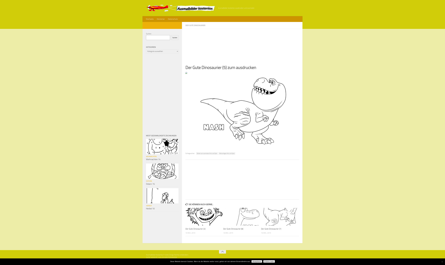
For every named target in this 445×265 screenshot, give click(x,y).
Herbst (149, 206)
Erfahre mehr (269, 261)
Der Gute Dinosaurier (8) (233, 229)
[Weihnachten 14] (162, 146)
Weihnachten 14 (153, 159)
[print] (186, 73)
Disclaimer (161, 19)
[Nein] (442, 262)
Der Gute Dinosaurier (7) (271, 229)
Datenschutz (173, 19)
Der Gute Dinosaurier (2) (195, 229)
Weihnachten (151, 157)
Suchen (148, 34)
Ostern (149, 181)
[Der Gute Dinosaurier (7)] (280, 217)
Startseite (150, 19)
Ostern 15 (150, 184)
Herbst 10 (150, 208)
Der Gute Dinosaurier (195, 25)
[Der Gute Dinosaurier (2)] (204, 217)
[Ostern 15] (162, 171)
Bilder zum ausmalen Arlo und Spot (207, 153)
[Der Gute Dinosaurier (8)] (242, 217)
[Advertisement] (242, 45)
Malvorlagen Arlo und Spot (226, 153)
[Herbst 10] (162, 195)
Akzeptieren (256, 261)
